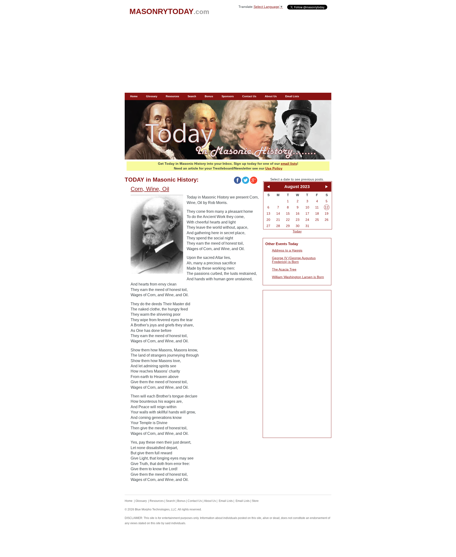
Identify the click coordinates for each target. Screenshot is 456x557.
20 (268, 220)
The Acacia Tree (284, 269)
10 (307, 207)
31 (307, 226)
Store (255, 501)
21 (278, 220)
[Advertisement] (228, 57)
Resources (172, 96)
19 (326, 213)
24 (307, 220)
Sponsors (228, 96)
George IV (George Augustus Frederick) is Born (294, 260)
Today (297, 231)
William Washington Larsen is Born (298, 277)
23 (297, 220)
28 (278, 226)
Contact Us (249, 96)
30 (297, 226)
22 (288, 220)
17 (307, 213)
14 (278, 213)
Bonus (209, 96)
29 (288, 226)
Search (192, 96)
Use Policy (273, 168)
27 (268, 226)
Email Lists (292, 96)
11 (317, 207)
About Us (271, 96)
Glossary (151, 96)
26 (326, 220)
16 (297, 213)
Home (134, 96)
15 (288, 213)
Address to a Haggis (287, 250)
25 (317, 220)
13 (268, 213)
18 (317, 213)
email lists (289, 163)
